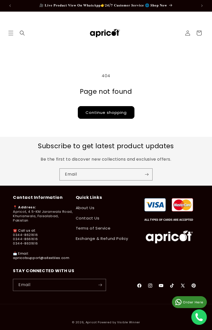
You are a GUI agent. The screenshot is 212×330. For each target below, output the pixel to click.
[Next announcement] (202, 5)
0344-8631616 (25, 243)
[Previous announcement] (10, 5)
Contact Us (88, 218)
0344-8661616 (25, 239)
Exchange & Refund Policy (102, 238)
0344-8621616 (25, 234)
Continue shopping (106, 112)
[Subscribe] (146, 174)
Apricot (91, 322)
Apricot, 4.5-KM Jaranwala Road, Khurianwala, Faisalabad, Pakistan (43, 216)
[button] (11, 33)
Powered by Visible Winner (119, 322)
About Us (85, 207)
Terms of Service (93, 228)
